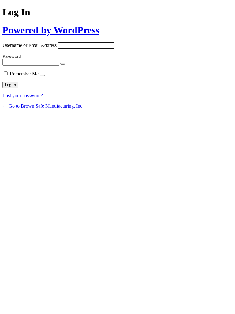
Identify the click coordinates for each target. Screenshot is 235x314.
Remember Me (24, 73)
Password (11, 56)
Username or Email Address (29, 45)
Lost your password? (22, 95)
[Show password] (62, 64)
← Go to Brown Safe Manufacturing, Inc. (43, 106)
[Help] (42, 75)
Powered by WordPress (50, 30)
